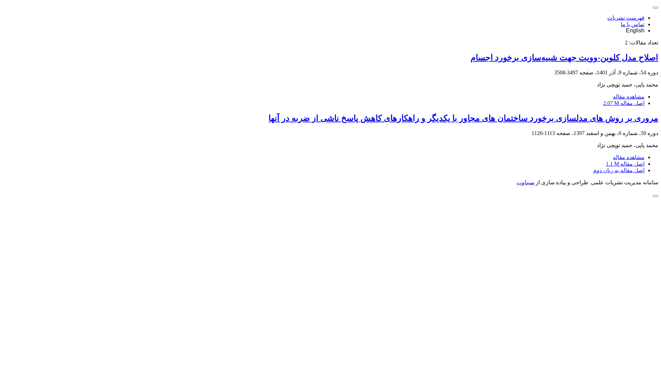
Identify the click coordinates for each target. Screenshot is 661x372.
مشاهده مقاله (628, 97)
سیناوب (525, 182)
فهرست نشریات (625, 18)
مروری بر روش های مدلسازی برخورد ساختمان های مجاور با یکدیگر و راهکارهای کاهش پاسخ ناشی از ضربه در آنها (463, 118)
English (635, 30)
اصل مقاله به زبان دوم (618, 170)
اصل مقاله (623, 103)
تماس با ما (632, 24)
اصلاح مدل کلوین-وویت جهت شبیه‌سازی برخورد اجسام (564, 57)
